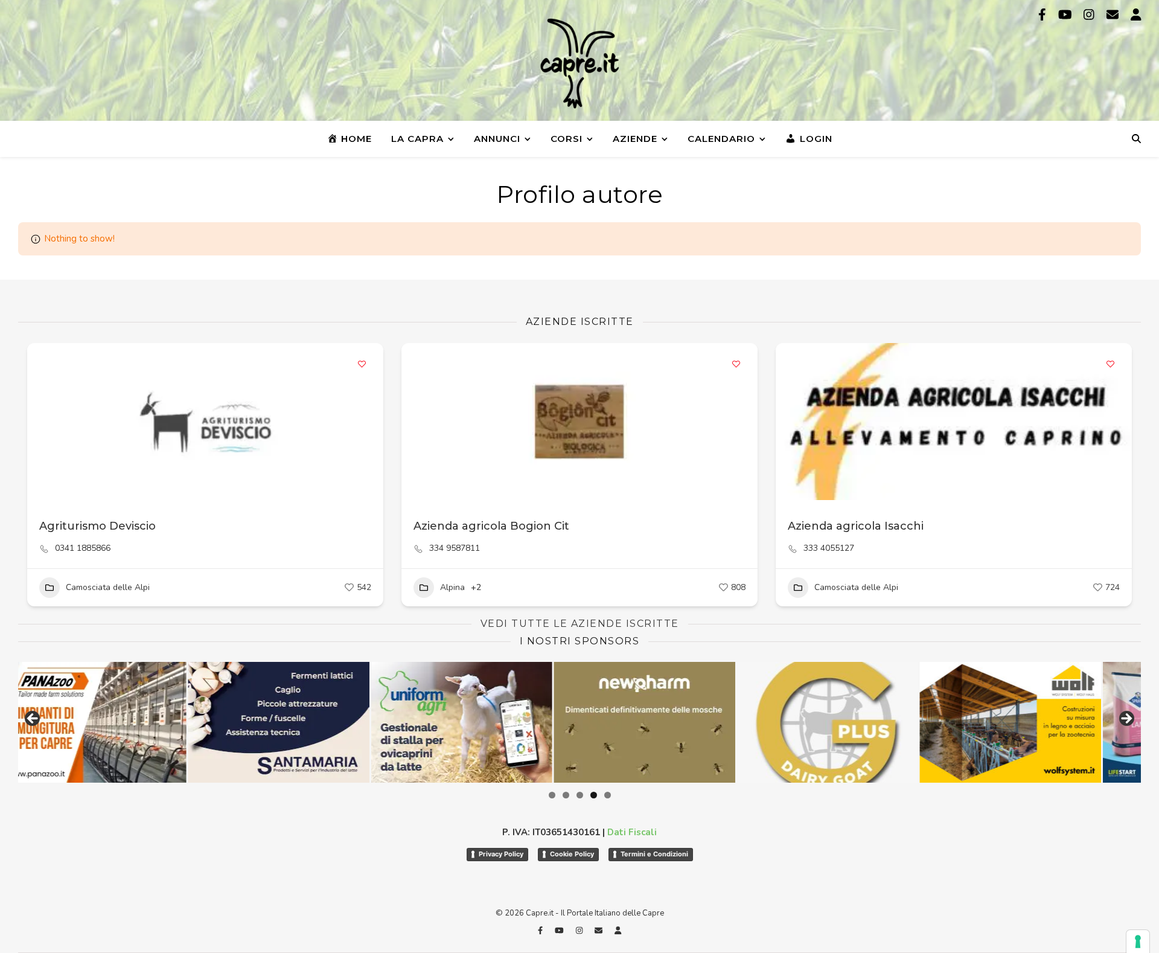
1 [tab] (552, 795)
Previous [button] (33, 719)
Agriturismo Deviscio (97, 526)
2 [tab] (566, 795)
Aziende (635, 138)
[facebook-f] (1043, 15)
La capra (417, 138)
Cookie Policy (572, 854)
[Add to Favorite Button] (362, 364)
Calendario (721, 138)
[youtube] (1066, 15)
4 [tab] (593, 795)
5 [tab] (607, 795)
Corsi (567, 138)
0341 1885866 (82, 548)
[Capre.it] (579, 63)
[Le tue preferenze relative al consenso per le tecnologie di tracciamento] (1137, 941)
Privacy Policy (501, 854)
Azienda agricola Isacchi (856, 526)
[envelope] (1114, 15)
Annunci (497, 138)
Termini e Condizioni (654, 854)
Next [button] (1126, 719)
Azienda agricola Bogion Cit (491, 526)
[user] (1136, 15)
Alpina (452, 587)
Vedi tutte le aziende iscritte (580, 623)
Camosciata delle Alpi (108, 587)
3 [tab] (579, 795)
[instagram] (1090, 15)
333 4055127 (828, 548)
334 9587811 (454, 548)
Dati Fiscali (632, 832)
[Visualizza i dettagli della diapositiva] (547, 722)
